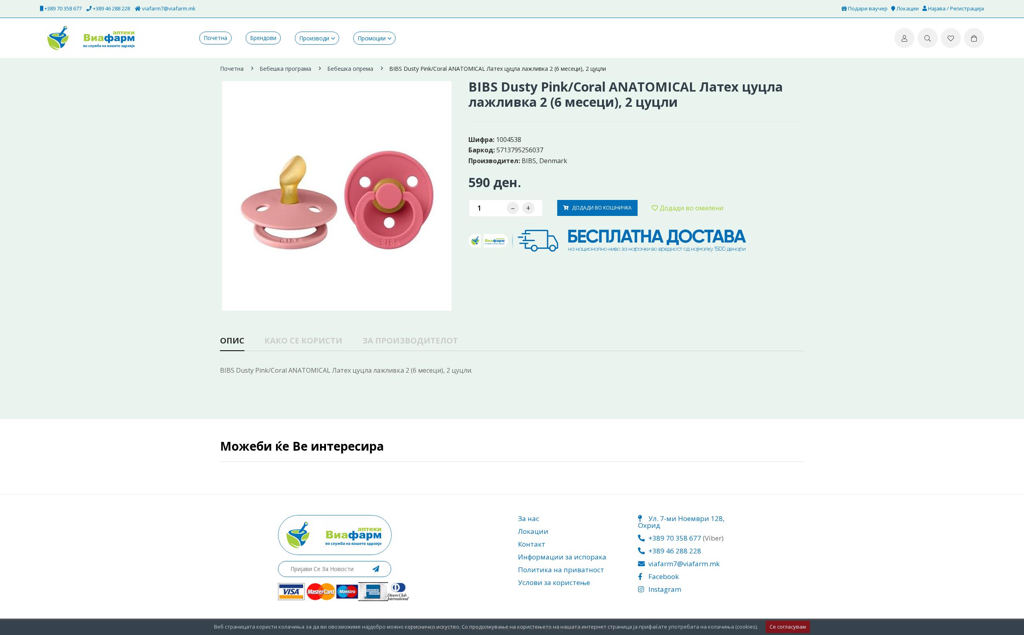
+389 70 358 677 (62, 8)
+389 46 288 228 (111, 8)
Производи (314, 38)
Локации (907, 8)
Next (454, 186)
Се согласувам (788, 626)
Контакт (531, 544)
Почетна (215, 38)
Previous (222, 186)
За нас (528, 518)
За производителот (410, 341)
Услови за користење (554, 582)
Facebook (663, 576)
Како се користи (303, 341)
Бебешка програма (285, 68)
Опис (232, 341)
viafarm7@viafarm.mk (168, 8)
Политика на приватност (561, 569)
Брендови (263, 38)
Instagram (664, 589)
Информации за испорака (562, 556)
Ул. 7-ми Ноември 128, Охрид (681, 522)
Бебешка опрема (350, 68)
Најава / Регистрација (955, 8)
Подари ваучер (867, 8)
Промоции (372, 38)
